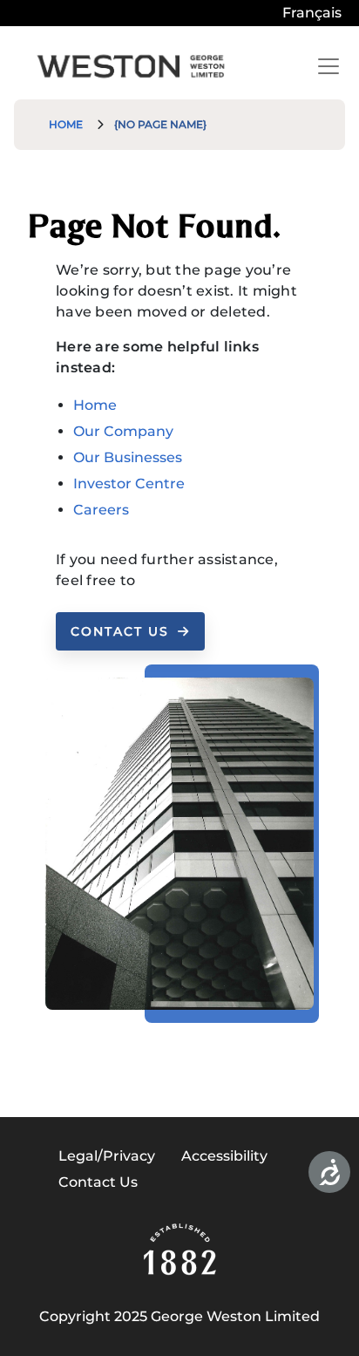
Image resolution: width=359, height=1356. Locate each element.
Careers (101, 509)
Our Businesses (127, 457)
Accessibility (224, 1156)
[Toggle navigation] (328, 66)
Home (66, 124)
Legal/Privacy (106, 1156)
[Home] (130, 66)
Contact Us (120, 631)
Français (312, 12)
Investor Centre (129, 483)
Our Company (123, 431)
